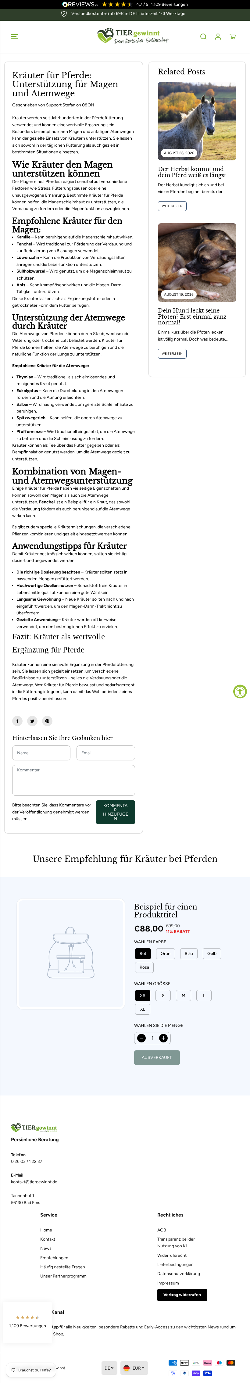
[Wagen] (232, 36)
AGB (161, 1230)
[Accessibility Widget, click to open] (240, 692)
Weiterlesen (172, 206)
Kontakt (47, 1239)
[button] (14, 37)
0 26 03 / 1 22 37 (26, 1161)
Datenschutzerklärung (178, 1273)
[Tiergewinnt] (125, 36)
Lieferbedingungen (175, 1264)
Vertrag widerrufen (182, 1294)
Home (46, 1230)
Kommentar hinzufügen (115, 812)
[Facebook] (17, 721)
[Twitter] (32, 721)
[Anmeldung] (218, 36)
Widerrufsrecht (172, 1255)
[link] (125, 1127)
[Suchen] (203, 36)
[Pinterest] (47, 721)
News (46, 1248)
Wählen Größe (152, 983)
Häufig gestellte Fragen (62, 1267)
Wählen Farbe (150, 942)
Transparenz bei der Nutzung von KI (176, 1243)
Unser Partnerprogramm (63, 1276)
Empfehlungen (54, 1257)
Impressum (168, 1283)
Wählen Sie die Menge (158, 1025)
